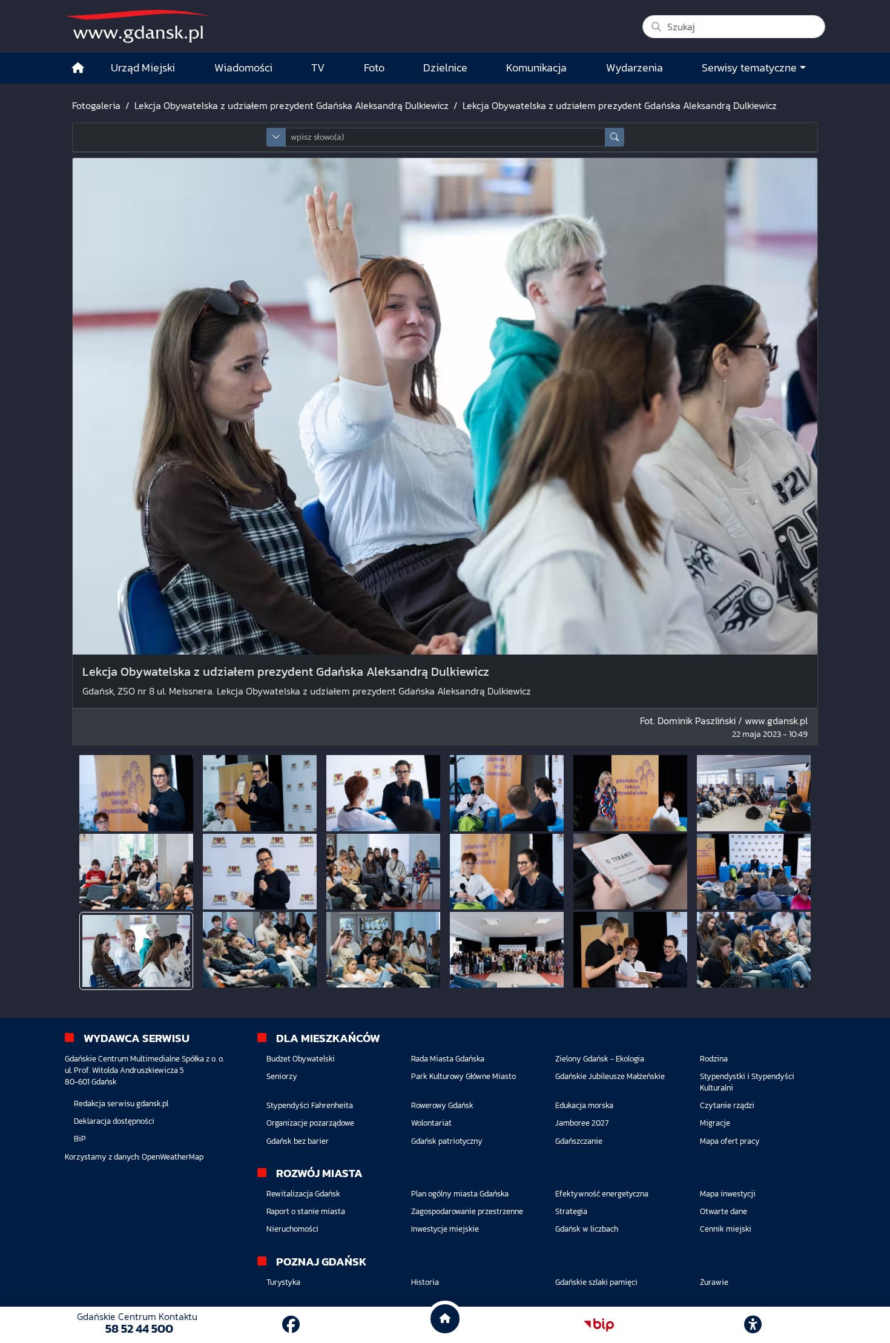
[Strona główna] (78, 68)
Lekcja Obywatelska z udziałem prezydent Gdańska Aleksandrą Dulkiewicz (291, 105)
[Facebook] (291, 1325)
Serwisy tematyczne (749, 68)
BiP (80, 1138)
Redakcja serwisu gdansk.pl (121, 1103)
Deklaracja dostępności (114, 1121)
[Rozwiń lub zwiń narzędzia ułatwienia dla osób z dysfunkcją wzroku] (753, 1325)
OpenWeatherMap (172, 1157)
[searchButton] (614, 137)
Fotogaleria (96, 105)
